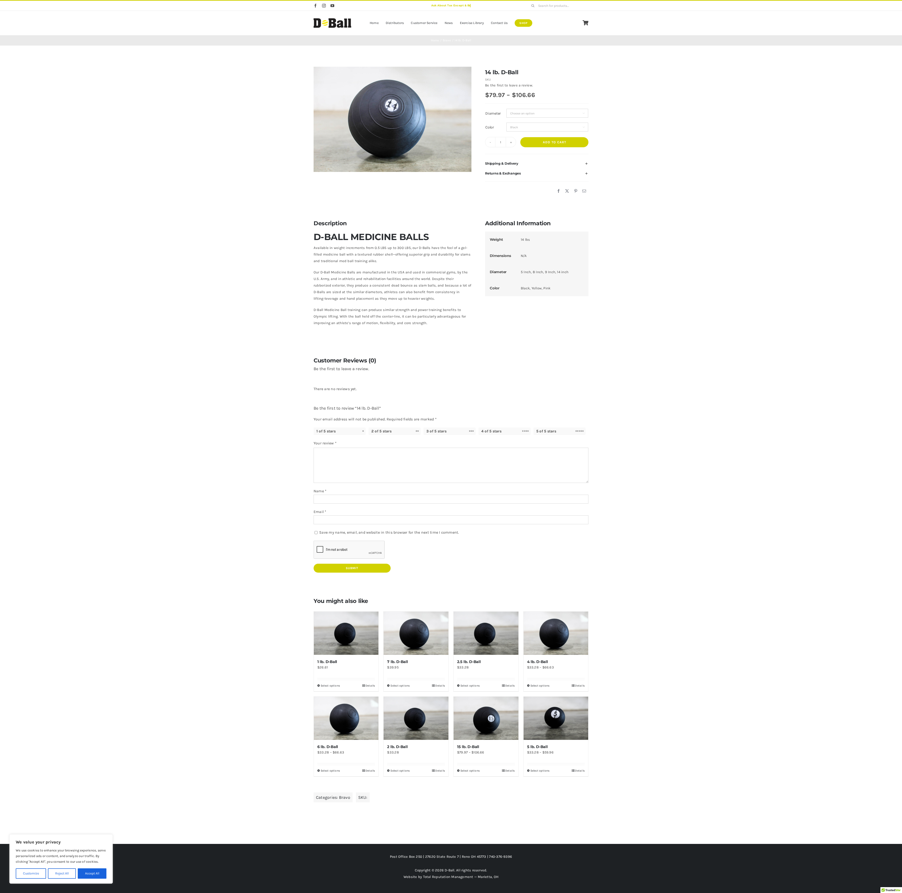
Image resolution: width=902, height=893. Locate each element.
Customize (31, 873)
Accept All (92, 873)
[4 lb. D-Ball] (556, 633)
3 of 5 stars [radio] (436, 431)
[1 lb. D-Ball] (346, 633)
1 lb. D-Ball (327, 662)
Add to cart (554, 142)
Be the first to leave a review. (509, 85)
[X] (567, 191)
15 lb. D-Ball (468, 747)
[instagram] (324, 6)
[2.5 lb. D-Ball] (486, 633)
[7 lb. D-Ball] (416, 633)
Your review (325, 443)
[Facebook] (558, 191)
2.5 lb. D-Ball (469, 662)
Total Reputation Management (448, 877)
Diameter (493, 113)
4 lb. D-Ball (537, 662)
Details (370, 685)
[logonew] (332, 20)
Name (320, 491)
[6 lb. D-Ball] (346, 718)
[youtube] (332, 6)
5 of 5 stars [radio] (546, 431)
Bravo (344, 797)
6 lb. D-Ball (327, 747)
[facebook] (315, 6)
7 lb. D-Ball (397, 662)
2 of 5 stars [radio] (381, 431)
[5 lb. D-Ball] (556, 718)
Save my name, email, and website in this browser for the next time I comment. (389, 532)
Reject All (62, 873)
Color (489, 127)
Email (320, 511)
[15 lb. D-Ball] (486, 718)
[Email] (584, 191)
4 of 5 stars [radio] (491, 431)
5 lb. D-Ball (537, 747)
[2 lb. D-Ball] (416, 718)
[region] (61, 859)
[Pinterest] (576, 191)
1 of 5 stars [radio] (326, 431)
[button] (536, 164)
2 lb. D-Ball (397, 747)
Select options (330, 685)
